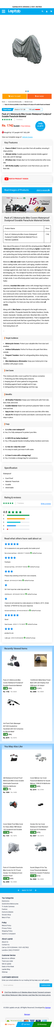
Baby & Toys (6, 917)
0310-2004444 (24, 7)
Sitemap (5, 972)
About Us (5, 942)
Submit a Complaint (9, 934)
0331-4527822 (36, 7)
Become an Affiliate (8, 958)
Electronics (5, 901)
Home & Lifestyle (7, 912)
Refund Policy (6, 925)
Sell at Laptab (6, 964)
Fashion (4, 909)
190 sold (32, 109)
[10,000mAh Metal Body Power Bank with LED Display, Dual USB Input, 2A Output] (40, 676)
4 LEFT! (40, 126)
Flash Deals (7, 109)
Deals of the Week (8, 966)
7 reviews (19, 119)
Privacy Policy (6, 928)
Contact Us (5, 945)
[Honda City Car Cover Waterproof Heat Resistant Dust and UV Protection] (40, 820)
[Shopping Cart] (51, 11)
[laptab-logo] (14, 11)
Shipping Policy (7, 931)
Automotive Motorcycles (10, 904)
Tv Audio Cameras (8, 906)
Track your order (7, 961)
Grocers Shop (6, 915)
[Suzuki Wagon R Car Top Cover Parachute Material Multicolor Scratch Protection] (40, 863)
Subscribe (45, 985)
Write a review (46, 504)
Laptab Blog (6, 969)
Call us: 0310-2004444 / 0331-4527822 (15, 947)
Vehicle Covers (27, 137)
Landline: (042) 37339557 (10, 950)
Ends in (17, 109)
